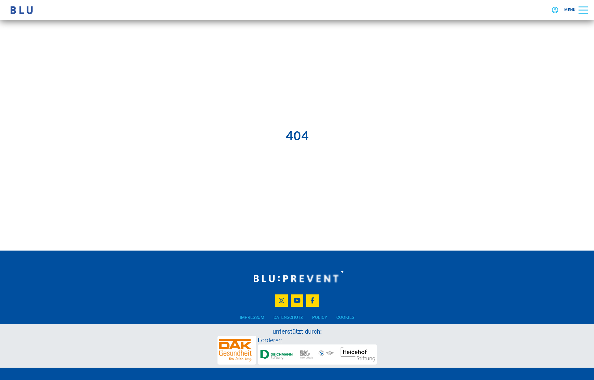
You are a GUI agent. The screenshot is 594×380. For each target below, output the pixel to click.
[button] (576, 10)
